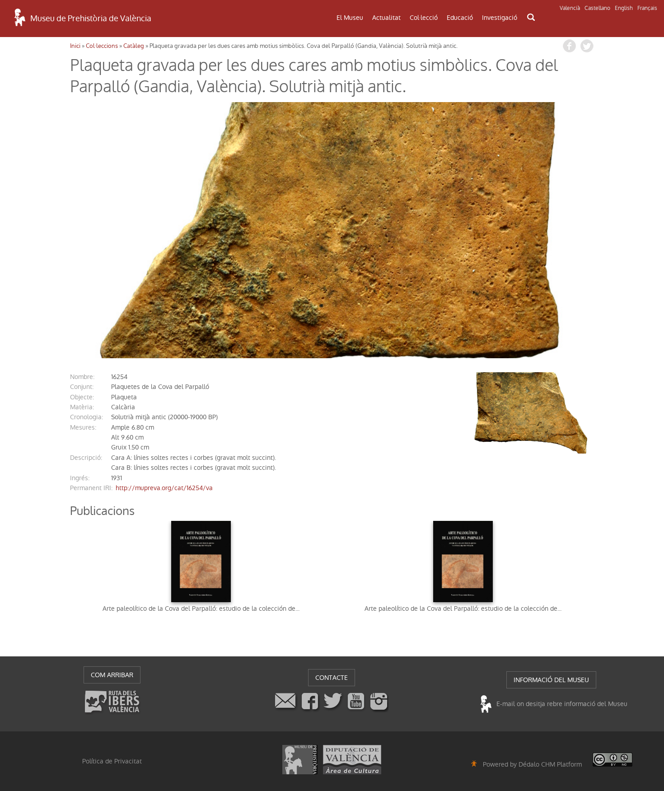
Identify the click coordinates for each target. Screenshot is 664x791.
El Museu (350, 17)
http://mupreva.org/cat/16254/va (164, 487)
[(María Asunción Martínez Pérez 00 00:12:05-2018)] (332, 230)
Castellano (597, 8)
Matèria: (82, 407)
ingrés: (79, 477)
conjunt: (82, 386)
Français (647, 8)
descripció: (86, 457)
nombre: (82, 376)
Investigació (499, 17)
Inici (75, 46)
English (624, 8)
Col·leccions (102, 46)
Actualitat (386, 17)
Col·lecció (424, 17)
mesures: (83, 427)
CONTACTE (331, 677)
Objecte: (82, 397)
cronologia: (86, 416)
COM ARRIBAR (112, 674)
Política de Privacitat (112, 761)
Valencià (570, 8)
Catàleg (133, 46)
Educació (460, 17)
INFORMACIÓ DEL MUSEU (551, 679)
